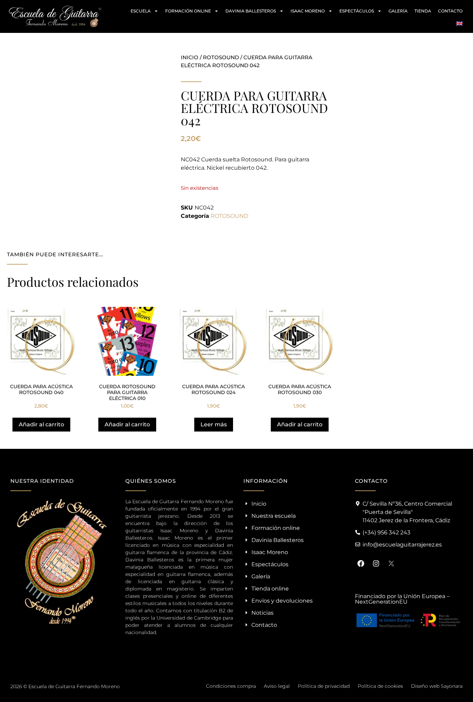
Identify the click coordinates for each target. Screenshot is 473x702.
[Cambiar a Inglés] (459, 23)
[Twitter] (391, 563)
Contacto (450, 11)
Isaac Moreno (308, 11)
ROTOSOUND (221, 57)
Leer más (213, 424)
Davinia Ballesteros (250, 11)
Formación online (188, 11)
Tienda (422, 11)
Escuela (141, 11)
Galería (398, 11)
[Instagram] (376, 563)
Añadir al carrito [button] (41, 424)
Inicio (189, 57)
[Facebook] (361, 563)
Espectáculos (356, 11)
